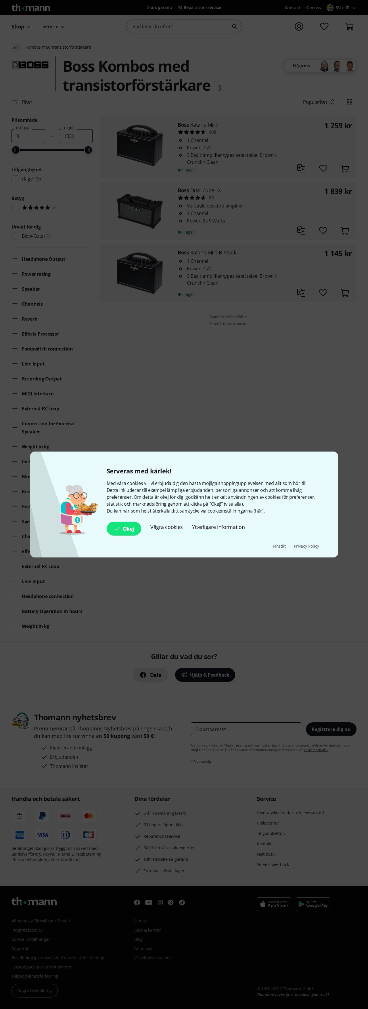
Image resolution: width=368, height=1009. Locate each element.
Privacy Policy (306, 546)
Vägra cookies (166, 526)
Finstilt (280, 546)
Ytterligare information (218, 526)
